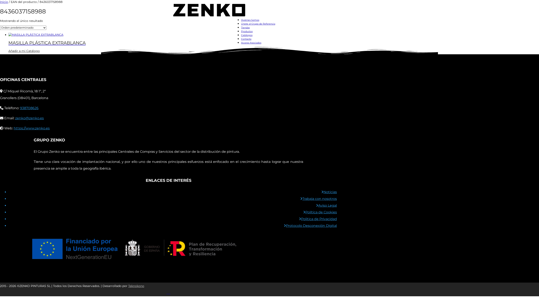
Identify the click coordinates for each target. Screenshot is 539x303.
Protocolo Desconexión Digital (311, 226)
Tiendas (245, 27)
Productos (247, 31)
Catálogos (246, 35)
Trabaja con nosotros (319, 199)
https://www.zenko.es (32, 128)
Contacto (246, 38)
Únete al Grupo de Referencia (258, 23)
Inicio (4, 2)
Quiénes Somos (250, 20)
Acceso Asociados (251, 42)
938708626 (29, 108)
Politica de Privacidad (319, 219)
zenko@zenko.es (29, 118)
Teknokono (136, 286)
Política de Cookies (321, 212)
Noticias (330, 192)
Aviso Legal (327, 205)
